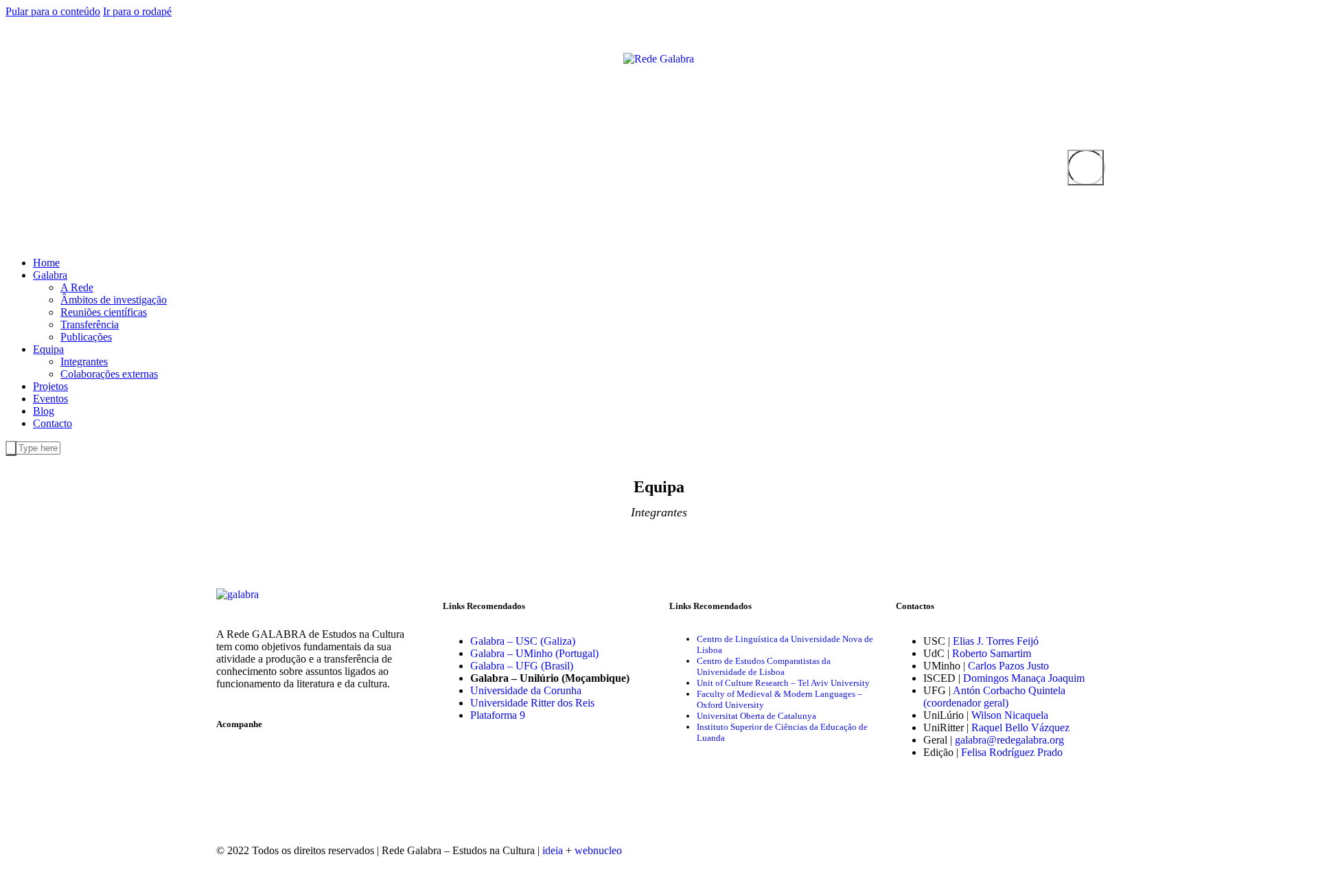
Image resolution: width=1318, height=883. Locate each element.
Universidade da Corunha (525, 690)
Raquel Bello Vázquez (1020, 727)
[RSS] (261, 57)
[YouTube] (239, 57)
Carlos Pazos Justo (1008, 666)
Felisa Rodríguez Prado (1012, 752)
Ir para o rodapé (137, 11)
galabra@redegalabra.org (1009, 740)
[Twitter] (228, 57)
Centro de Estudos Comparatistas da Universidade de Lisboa (764, 666)
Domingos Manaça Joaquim (1024, 678)
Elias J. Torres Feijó (996, 641)
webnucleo (598, 850)
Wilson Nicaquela (1009, 715)
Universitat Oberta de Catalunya (756, 716)
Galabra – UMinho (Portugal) (534, 653)
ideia (552, 850)
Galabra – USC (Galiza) (522, 641)
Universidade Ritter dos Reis (532, 703)
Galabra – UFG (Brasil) (521, 666)
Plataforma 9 (497, 715)
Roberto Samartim (991, 653)
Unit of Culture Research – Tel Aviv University (783, 683)
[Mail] (250, 57)
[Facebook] (217, 57)
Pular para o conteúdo (52, 11)
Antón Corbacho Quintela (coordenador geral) (994, 697)
